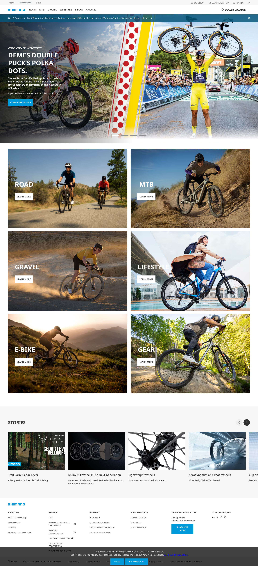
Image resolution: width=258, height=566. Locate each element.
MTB (41, 9)
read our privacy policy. (176, 554)
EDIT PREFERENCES (136, 561)
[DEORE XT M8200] (133, 135)
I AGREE (117, 561)
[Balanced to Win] (124, 135)
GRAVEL (52, 9)
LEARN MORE (17, 92)
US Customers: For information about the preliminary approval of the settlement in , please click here (81, 18)
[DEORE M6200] (142, 135)
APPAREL (91, 9)
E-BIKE (79, 9)
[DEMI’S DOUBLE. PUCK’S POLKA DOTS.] (115, 135)
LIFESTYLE (66, 9)
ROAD (32, 9)
